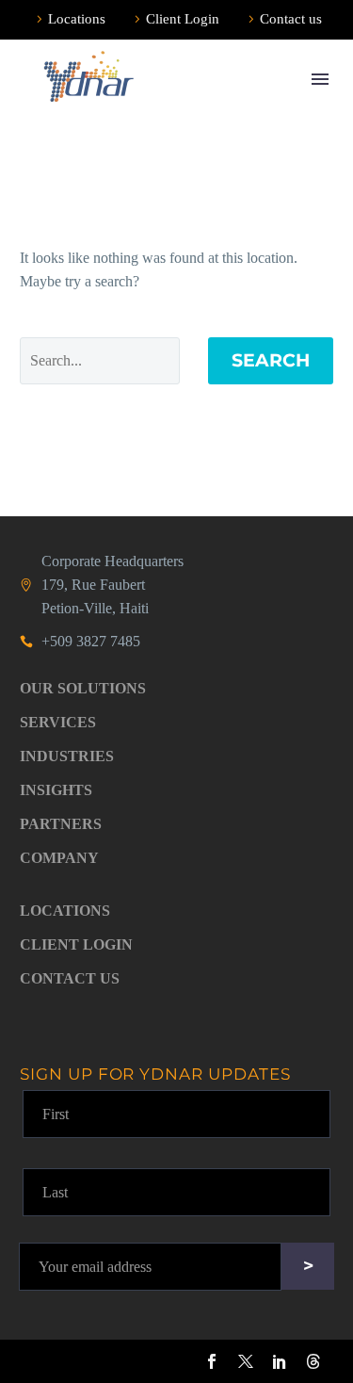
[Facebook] (211, 1361)
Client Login (182, 18)
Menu (320, 79)
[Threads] (313, 1361)
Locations (76, 18)
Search (271, 360)
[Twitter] (245, 1361)
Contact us (291, 18)
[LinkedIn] (279, 1361)
